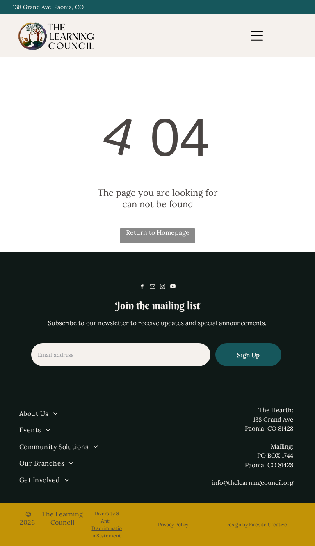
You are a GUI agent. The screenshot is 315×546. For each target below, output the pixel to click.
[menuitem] (86, 413)
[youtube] (173, 287)
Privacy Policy (173, 524)
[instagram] (162, 287)
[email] (152, 287)
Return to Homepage (157, 232)
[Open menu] (257, 36)
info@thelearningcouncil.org (252, 482)
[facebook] (142, 287)
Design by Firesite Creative (256, 524)
